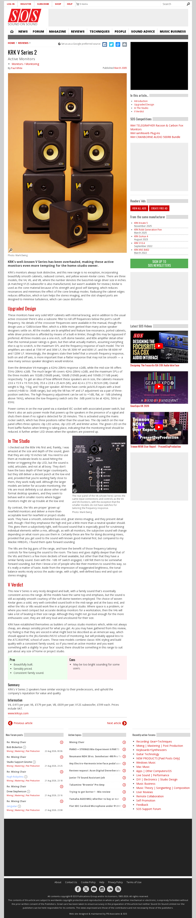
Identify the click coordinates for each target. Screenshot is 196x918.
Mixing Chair (76, 742)
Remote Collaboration (150, 796)
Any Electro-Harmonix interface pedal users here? (96, 763)
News (23, 31)
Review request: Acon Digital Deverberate (95, 770)
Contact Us (71, 882)
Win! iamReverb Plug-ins (145, 133)
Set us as (80, 43)
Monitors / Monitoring (25, 64)
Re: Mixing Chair (16, 742)
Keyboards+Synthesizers (151, 750)
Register (25, 3)
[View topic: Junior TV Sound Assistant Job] (124, 777)
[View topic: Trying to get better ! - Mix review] (124, 792)
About (58, 882)
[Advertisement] (159, 296)
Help (69, 3)
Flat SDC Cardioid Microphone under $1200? (95, 806)
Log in (11, 3)
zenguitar (12, 806)
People (120, 31)
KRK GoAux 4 (141, 236)
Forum (38, 31)
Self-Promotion (145, 800)
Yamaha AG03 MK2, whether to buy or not (94, 799)
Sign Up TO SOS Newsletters (159, 263)
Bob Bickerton (14, 747)
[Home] (24, 15)
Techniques (100, 31)
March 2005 (120, 68)
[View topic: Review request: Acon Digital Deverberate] (124, 770)
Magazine (57, 31)
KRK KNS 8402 (141, 249)
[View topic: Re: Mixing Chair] (61, 742)
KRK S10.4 (139, 243)
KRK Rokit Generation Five (148, 229)
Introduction (141, 101)
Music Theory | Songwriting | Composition (163, 788)
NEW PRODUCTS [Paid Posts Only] (158, 758)
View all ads (139, 208)
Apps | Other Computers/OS (154, 771)
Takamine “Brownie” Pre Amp (87, 784)
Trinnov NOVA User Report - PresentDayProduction (155, 446)
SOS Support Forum (148, 809)
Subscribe (43, 3)
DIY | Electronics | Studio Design (156, 779)
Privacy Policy (115, 882)
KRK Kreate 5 (141, 223)
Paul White (16, 68)
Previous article (23, 723)
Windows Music (146, 762)
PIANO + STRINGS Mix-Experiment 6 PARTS (94, 749)
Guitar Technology (147, 754)
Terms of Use (134, 882)
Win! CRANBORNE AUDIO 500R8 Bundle (155, 137)
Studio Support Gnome (19, 762)
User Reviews (144, 792)
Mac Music (143, 767)
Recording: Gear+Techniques (154, 741)
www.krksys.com (18, 713)
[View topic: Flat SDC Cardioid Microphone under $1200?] (124, 806)
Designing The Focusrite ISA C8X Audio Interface (154, 365)
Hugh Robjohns (15, 776)
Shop (58, 3)
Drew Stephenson (16, 791)
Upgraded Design (22, 308)
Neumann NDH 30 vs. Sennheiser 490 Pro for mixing (96, 756)
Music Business (173, 31)
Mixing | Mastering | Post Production (23, 751)
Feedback (142, 804)
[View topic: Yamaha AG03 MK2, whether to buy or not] (124, 799)
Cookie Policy (88, 882)
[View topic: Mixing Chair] (124, 742)
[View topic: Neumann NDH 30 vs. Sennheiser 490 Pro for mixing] (124, 756)
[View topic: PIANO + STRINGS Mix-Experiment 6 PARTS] (124, 749)
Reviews (78, 31)
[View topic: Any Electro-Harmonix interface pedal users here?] (124, 763)
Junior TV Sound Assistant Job (87, 777)
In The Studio (19, 440)
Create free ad (159, 208)
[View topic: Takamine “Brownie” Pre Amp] (124, 785)
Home (12, 31)
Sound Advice (143, 31)
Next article (114, 723)
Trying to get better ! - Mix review (89, 791)
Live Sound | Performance (152, 775)
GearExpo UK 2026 (139, 406)
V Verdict (15, 584)
